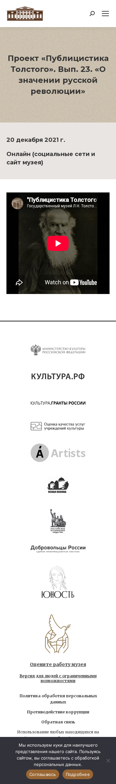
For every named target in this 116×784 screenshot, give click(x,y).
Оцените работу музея (58, 664)
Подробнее (78, 774)
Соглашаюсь (42, 774)
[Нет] (108, 760)
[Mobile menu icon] (105, 13)
